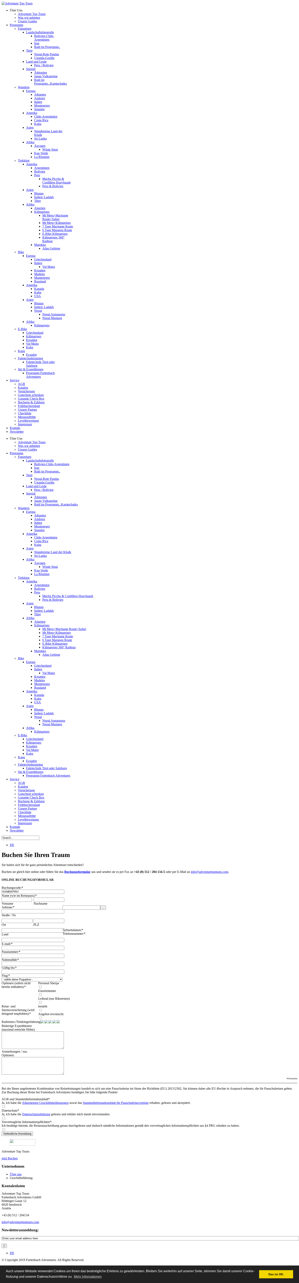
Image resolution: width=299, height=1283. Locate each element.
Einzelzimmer (47, 991)
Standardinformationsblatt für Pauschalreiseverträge (116, 1103)
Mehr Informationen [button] (88, 1276)
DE (12, 845)
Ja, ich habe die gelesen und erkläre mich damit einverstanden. (56, 1114)
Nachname (40, 903)
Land (5, 934)
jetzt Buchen (10, 1158)
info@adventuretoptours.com (209, 872)
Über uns (16, 1174)
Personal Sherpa (48, 983)
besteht (42, 1006)
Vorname (7, 903)
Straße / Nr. (9, 915)
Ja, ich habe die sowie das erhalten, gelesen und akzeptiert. (96, 1103)
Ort (4, 924)
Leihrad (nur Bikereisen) (54, 998)
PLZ (36, 924)
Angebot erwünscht (50, 1014)
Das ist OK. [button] (276, 1274)
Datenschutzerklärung (36, 1114)
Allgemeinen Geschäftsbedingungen (45, 1103)
